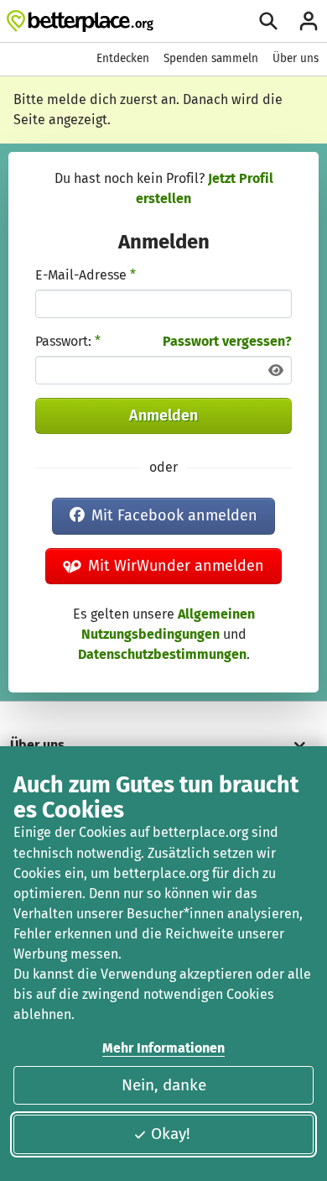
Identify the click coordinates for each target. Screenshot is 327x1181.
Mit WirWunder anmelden (176, 566)
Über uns (295, 58)
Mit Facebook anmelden (174, 515)
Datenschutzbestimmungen (162, 654)
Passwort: (68, 341)
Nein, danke (164, 1085)
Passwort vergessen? (227, 341)
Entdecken (122, 58)
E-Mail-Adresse (85, 275)
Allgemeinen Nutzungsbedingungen (168, 624)
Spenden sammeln (211, 58)
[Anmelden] (308, 21)
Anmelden (163, 415)
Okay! (170, 1133)
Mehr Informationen (163, 1048)
